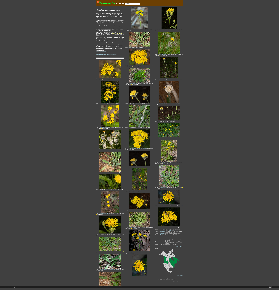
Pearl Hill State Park (162, 103)
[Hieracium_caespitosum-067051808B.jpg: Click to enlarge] (110, 102)
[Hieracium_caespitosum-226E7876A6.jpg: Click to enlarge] (110, 212)
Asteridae (163, 235)
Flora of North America (100, 56)
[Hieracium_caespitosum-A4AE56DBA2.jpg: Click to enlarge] (139, 275)
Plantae (163, 229)
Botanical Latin (170, 230)
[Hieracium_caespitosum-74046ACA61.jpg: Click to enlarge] (139, 126)
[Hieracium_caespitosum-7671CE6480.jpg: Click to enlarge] (139, 165)
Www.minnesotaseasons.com (102, 51)
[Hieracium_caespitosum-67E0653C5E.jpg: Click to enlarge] (139, 64)
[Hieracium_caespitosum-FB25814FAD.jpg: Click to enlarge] (169, 203)
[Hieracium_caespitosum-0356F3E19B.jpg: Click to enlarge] (110, 77)
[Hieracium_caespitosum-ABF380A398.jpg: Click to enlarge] (169, 28)
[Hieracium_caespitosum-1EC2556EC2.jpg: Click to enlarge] (110, 188)
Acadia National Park (162, 205)
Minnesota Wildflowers (100, 53)
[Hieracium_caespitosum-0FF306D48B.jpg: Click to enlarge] (110, 148)
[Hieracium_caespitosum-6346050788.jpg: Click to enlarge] (139, 46)
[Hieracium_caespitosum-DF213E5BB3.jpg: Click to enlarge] (169, 161)
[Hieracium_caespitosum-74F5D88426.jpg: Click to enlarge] (139, 147)
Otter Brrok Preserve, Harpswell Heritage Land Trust (108, 269)
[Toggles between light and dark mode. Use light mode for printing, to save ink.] (123, 4)
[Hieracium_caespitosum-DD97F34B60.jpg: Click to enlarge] (169, 136)
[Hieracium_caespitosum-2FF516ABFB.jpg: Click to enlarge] (110, 250)
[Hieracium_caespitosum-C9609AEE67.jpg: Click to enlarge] (169, 78)
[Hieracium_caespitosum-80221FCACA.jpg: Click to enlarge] (139, 189)
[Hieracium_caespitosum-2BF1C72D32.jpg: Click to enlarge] (110, 233)
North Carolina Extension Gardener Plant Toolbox (106, 54)
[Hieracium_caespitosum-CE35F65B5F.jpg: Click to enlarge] (169, 120)
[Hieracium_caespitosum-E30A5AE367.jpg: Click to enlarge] (169, 186)
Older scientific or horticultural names (104, 58)
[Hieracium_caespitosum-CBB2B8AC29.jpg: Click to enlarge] (169, 102)
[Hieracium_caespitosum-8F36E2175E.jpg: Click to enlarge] (139, 251)
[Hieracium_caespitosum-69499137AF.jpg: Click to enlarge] (139, 82)
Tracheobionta (162, 231)
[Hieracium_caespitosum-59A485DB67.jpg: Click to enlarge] (139, 28)
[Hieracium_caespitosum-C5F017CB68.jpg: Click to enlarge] (169, 53)
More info (26, 287)
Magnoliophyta (162, 233)
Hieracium (163, 241)
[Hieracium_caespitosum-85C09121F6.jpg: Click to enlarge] (139, 209)
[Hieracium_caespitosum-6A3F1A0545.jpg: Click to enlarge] (139, 102)
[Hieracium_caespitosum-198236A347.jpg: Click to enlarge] (110, 171)
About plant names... (179, 246)
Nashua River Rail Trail (104, 78)
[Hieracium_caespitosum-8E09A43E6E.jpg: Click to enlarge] (139, 226)
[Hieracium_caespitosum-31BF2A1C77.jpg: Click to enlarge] (110, 268)
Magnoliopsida (162, 234)
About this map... (180, 275)
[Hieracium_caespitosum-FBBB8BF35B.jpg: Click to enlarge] (169, 225)
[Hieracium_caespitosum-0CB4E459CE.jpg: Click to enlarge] (110, 126)
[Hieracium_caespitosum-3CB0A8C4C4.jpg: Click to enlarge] (110, 285)
